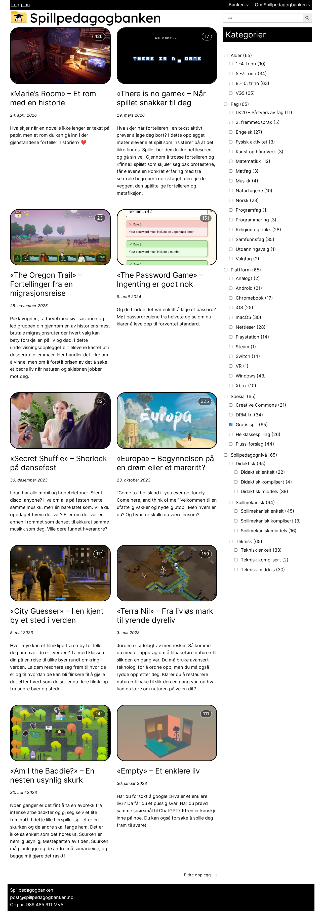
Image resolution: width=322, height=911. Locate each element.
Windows (251, 375)
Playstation (252, 337)
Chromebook (254, 298)
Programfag (252, 210)
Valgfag (247, 258)
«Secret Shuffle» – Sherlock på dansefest (58, 463)
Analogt (248, 278)
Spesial (243, 396)
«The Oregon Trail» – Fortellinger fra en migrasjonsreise (46, 284)
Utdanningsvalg (256, 249)
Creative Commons (261, 405)
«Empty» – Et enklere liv (158, 770)
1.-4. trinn (251, 63)
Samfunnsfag (255, 239)
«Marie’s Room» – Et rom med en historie (53, 98)
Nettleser (251, 327)
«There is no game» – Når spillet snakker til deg (161, 98)
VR (242, 366)
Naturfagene (254, 190)
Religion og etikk (258, 229)
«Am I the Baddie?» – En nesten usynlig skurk (52, 775)
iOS (244, 307)
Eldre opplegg (200, 874)
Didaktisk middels (264, 491)
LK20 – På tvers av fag (264, 112)
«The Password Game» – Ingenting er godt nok (160, 279)
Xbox (246, 385)
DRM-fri (249, 414)
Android (249, 288)
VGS (245, 93)
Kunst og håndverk (260, 151)
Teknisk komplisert (265, 559)
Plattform (246, 269)
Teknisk (249, 541)
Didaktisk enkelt (263, 472)
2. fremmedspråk (258, 122)
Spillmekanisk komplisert (271, 520)
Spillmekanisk (255, 502)
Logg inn (20, 4)
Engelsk (249, 132)
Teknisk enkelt (261, 550)
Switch (248, 356)
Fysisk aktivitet (255, 142)
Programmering (256, 219)
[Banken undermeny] (247, 5)
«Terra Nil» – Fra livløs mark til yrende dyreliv (165, 615)
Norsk (247, 200)
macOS (248, 317)
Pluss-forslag (255, 444)
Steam (246, 346)
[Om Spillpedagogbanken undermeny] (309, 5)
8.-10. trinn (252, 83)
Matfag (247, 171)
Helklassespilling (258, 434)
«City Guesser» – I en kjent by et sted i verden (57, 615)
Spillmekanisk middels (269, 530)
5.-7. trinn (251, 73)
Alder (241, 55)
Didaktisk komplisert (266, 482)
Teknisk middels (263, 569)
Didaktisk (251, 463)
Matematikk (253, 161)
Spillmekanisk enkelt (267, 511)
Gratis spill (252, 424)
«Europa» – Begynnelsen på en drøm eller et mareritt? (165, 463)
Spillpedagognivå (254, 455)
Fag (240, 104)
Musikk (247, 180)
